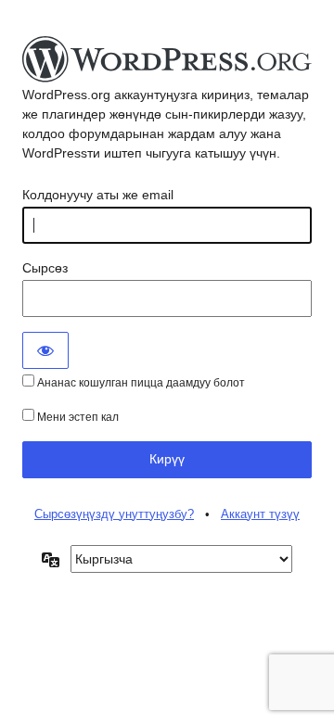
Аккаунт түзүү (260, 514)
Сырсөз (45, 267)
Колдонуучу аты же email (97, 194)
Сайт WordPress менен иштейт (167, 60)
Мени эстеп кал (76, 417)
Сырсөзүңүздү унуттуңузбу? (114, 514)
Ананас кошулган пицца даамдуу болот (139, 382)
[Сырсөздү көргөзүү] (45, 350)
